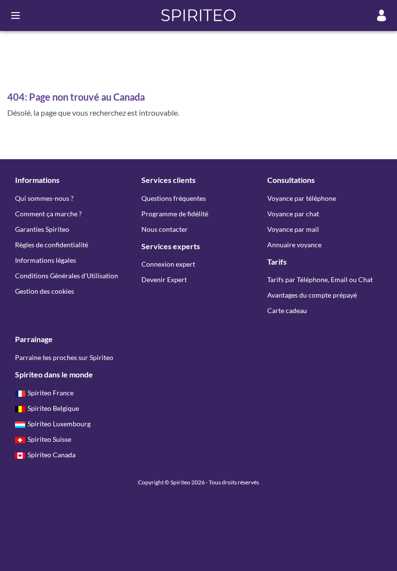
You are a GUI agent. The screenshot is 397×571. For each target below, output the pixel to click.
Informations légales (45, 260)
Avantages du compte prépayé (312, 295)
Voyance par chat (293, 214)
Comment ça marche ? (48, 214)
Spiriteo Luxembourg (59, 424)
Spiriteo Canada (52, 455)
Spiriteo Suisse (49, 439)
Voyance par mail (293, 229)
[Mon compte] (381, 15)
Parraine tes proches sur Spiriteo (64, 357)
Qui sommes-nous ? (44, 198)
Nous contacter (164, 229)
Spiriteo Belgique (53, 408)
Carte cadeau (287, 310)
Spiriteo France (51, 393)
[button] (198, 15)
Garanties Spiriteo (42, 229)
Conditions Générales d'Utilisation (66, 275)
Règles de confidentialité (51, 244)
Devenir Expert (164, 279)
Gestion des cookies (44, 291)
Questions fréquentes (173, 198)
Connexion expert (168, 264)
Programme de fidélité (174, 214)
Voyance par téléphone (301, 198)
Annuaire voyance (294, 244)
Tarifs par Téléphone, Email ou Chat (320, 279)
